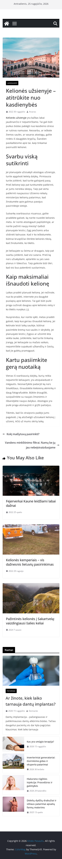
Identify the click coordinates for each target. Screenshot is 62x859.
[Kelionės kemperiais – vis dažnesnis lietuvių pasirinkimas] (31, 526)
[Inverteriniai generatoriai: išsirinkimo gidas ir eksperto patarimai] (13, 763)
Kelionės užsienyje (16, 117)
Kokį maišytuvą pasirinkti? (23, 434)
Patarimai (11, 691)
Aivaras (32, 111)
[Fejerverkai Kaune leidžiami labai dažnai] (31, 468)
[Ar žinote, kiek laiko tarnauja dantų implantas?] (31, 671)
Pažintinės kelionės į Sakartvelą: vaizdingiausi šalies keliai (30, 621)
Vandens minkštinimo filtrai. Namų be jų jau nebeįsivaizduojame (30, 445)
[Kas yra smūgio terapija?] (13, 744)
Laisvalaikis (12, 83)
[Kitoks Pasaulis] (7, 24)
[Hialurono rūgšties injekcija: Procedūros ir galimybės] (13, 785)
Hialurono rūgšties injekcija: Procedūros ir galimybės (39, 782)
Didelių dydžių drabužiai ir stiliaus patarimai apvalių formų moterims (41, 804)
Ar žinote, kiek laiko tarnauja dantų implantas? (31, 701)
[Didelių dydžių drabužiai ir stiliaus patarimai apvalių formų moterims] (13, 806)
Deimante (33, 710)
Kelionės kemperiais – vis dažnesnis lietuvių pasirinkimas (30, 562)
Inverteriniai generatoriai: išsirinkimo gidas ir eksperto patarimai (41, 761)
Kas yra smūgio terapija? (40, 741)
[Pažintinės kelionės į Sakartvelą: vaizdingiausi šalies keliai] (31, 585)
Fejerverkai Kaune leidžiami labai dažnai (31, 503)
